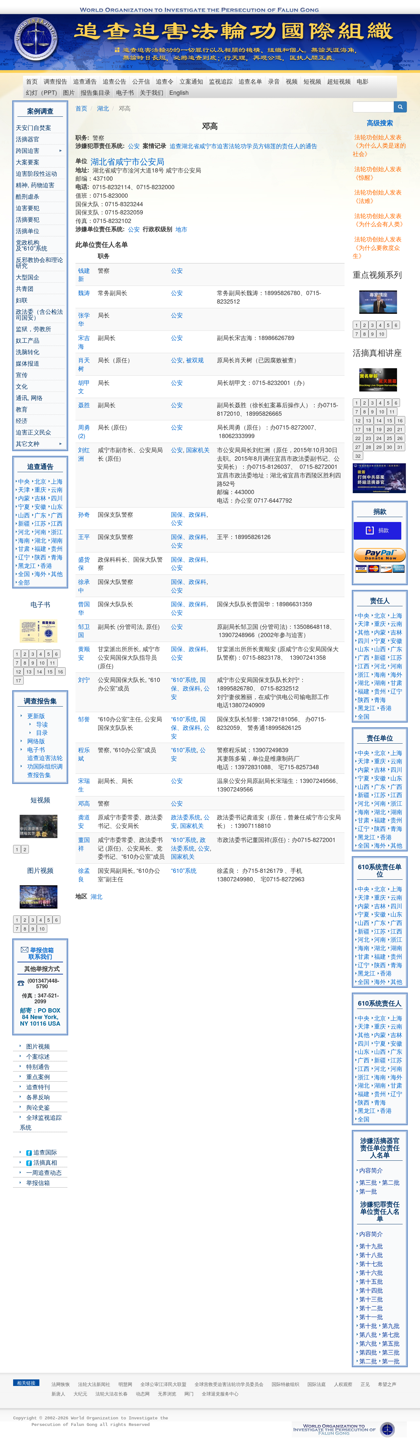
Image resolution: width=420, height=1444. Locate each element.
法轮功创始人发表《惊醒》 (377, 172)
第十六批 (371, 1272)
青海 (57, 556)
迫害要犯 (27, 207)
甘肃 (24, 548)
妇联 (22, 299)
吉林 (40, 497)
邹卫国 (84, 630)
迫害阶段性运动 (36, 173)
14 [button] (39, 671)
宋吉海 (84, 341)
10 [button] (42, 662)
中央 (24, 481)
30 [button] (389, 447)
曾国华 (84, 607)
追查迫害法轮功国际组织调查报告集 (45, 765)
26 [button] (400, 438)
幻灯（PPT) (41, 92)
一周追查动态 (44, 1172)
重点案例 (38, 1076)
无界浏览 (167, 1393)
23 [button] (368, 438)
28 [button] (368, 447)
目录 (42, 732)
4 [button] (40, 654)
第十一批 (371, 1316)
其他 (57, 573)
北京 (40, 481)
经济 (22, 420)
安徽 (40, 506)
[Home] (36, 39)
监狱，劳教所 (33, 328)
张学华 (84, 319)
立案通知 (191, 81)
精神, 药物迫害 (35, 184)
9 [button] (33, 662)
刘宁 (84, 679)
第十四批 (371, 1290)
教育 (22, 409)
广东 (40, 515)
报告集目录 (95, 92)
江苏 (40, 523)
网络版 (36, 740)
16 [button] (60, 671)
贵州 (57, 548)
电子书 (125, 92)
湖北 (40, 540)
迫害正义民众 (33, 432)
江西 (57, 523)
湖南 (57, 540)
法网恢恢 (61, 1384)
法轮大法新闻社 (94, 1384)
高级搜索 (380, 122)
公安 (134, 145)
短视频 (312, 81)
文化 (22, 386)
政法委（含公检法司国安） (39, 314)
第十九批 (371, 1245)
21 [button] (400, 429)
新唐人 (58, 1393)
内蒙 (24, 497)
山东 (57, 506)
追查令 (165, 81)
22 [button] (358, 438)
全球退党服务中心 (220, 1393)
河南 (40, 531)
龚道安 (84, 821)
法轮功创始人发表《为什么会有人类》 (379, 219)
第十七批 (371, 1263)
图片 (69, 92)
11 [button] (52, 662)
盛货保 (84, 563)
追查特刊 (38, 1086)
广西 (57, 515)
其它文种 (27, 444)
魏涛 (84, 292)
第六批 (368, 1343)
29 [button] (379, 447)
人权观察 (343, 1384)
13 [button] (29, 671)
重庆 (40, 489)
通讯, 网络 (29, 397)
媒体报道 (27, 363)
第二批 (391, 1182)
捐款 (383, 530)
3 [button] (33, 654)
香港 (46, 565)
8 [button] (25, 662)
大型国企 (27, 276)
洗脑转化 (27, 351)
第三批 (368, 1182)
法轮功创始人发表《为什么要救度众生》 (377, 247)
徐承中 (84, 585)
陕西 (40, 556)
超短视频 (339, 81)
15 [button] (49, 671)
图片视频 (38, 1046)
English (179, 92)
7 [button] (17, 662)
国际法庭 (316, 1384)
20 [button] (389, 429)
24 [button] (379, 438)
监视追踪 (221, 81)
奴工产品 (27, 340)
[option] (40, 627)
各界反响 (38, 1097)
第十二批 (371, 1307)
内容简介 (371, 1170)
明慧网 (125, 1384)
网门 (189, 1393)
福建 (40, 548)
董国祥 (84, 843)
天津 (24, 489)
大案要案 (27, 161)
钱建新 (84, 274)
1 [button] (17, 654)
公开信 (141, 81)
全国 (24, 573)
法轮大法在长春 (111, 1393)
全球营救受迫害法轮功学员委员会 (229, 1384)
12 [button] (18, 671)
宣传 (22, 374)
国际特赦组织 (285, 1384)
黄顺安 (84, 652)
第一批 (368, 1191)
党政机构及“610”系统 (31, 245)
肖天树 (84, 363)
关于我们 (151, 92)
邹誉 (84, 718)
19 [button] (379, 429)
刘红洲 (84, 453)
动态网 (143, 1393)
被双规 (195, 359)
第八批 (368, 1334)
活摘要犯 (27, 219)
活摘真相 (44, 1162)
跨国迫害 (27, 151)
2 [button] (25, 654)
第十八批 (371, 1254)
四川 (57, 497)
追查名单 (250, 81)
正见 (365, 1384)
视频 (292, 81)
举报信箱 (38, 1182)
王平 (84, 536)
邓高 (84, 803)
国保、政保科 (188, 514)
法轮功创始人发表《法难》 (377, 196)
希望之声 (387, 1384)
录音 (274, 81)
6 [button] (56, 654)
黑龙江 (27, 565)
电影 (362, 81)
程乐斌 (84, 753)
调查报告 (55, 81)
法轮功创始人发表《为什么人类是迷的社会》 (379, 145)
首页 (32, 81)
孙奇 (84, 514)
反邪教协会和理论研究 (39, 262)
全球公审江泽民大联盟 (163, 1384)
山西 (24, 515)
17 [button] (18, 680)
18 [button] (368, 429)
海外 (40, 573)
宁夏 (24, 506)
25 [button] (389, 438)
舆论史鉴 (38, 1107)
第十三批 (371, 1298)
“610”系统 (184, 679)
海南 (24, 540)
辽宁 (24, 556)
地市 (181, 229)
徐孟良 (84, 874)
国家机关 (198, 449)
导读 (42, 724)
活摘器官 (27, 138)
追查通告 (85, 81)
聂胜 (84, 404)
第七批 (391, 1334)
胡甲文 (84, 386)
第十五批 (371, 1281)
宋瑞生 (84, 784)
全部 (24, 582)
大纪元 (80, 1393)
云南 (57, 489)
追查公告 (114, 81)
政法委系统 (185, 816)
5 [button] (48, 654)
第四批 (368, 1352)
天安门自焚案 (33, 127)
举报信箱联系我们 (40, 953)
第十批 (368, 1325)
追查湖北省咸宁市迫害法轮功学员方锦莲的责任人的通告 (243, 145)
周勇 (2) (84, 431)
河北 (24, 531)
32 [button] (358, 455)
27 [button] (358, 447)
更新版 (36, 715)
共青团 (24, 288)
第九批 (391, 1325)
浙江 (57, 531)
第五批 (391, 1343)
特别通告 (38, 1066)
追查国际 (44, 1152)
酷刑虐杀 (27, 196)
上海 (57, 481)
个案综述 (38, 1056)
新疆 (24, 523)
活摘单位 (27, 230)
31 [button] (400, 447)
